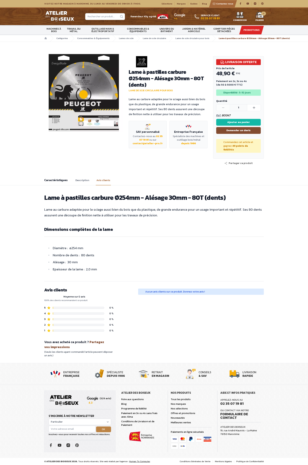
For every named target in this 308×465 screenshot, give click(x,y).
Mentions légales (223, 461)
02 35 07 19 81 (232, 403)
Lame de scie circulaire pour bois (192, 38)
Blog (204, 3)
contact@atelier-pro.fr (148, 143)
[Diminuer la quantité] (223, 107)
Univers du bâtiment (167, 30)
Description (82, 180)
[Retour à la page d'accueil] (64, 400)
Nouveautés (178, 418)
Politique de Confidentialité (250, 461)
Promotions (251, 30)
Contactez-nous (224, 3)
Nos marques (178, 404)
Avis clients (103, 180)
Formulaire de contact (234, 415)
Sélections (166, 3)
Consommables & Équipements (138, 30)
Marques (181, 3)
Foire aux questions (132, 399)
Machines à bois (54, 30)
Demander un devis (238, 130)
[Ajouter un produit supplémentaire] (254, 107)
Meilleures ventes (181, 422)
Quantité (221, 101)
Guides (193, 3)
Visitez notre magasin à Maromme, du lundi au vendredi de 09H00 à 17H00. (92, 3)
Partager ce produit (241, 163)
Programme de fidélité (134, 408)
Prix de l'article (225, 68)
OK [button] (103, 429)
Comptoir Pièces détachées (224, 30)
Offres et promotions (183, 413)
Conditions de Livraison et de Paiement (137, 423)
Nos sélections (179, 408)
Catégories (62, 38)
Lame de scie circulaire (154, 38)
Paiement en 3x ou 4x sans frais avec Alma (139, 415)
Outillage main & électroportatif (102, 30)
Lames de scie (126, 38)
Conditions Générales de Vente (195, 461)
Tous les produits (181, 399)
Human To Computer (139, 461)
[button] (238, 163)
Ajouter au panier (238, 122)
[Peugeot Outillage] (168, 61)
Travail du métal (74, 30)
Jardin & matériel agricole (194, 30)
